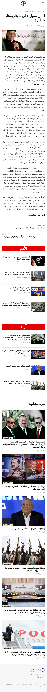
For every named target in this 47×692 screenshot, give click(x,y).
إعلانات (23, 684)
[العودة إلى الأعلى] (41, 686)
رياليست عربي (40, 11)
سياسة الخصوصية (12, 684)
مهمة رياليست (32, 684)
